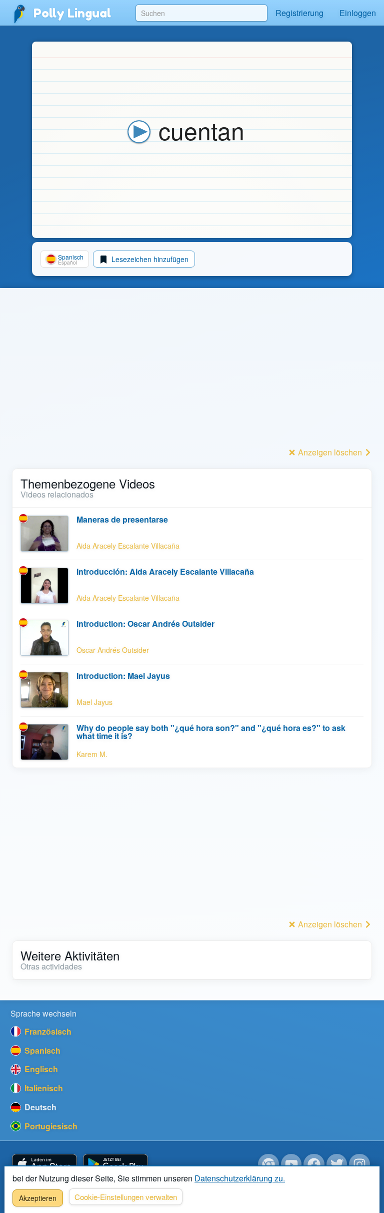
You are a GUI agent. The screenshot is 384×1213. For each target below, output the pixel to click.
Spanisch (41, 1050)
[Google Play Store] (115, 1164)
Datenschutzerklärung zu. (239, 1178)
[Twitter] (337, 1164)
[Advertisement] (192, 374)
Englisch (40, 1069)
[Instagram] (359, 1164)
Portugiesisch (50, 1126)
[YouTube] (291, 1164)
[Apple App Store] (44, 1164)
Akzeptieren (37, 1198)
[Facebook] (314, 1164)
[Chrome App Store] (268, 1164)
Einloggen (358, 13)
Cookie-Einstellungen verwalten (125, 1196)
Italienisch (42, 1088)
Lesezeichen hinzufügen (149, 259)
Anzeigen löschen (330, 452)
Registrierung (300, 13)
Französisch (47, 1031)
